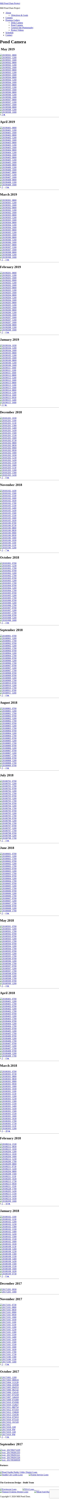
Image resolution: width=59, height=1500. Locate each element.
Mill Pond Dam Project (10, 3)
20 (6, 1131)
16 (6, 1203)
